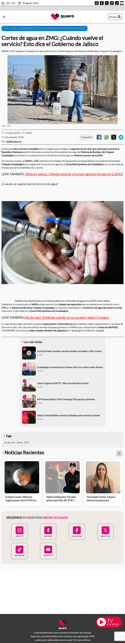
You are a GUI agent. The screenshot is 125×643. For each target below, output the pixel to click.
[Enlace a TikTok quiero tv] (19, 551)
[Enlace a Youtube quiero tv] (48, 551)
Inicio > (7, 28)
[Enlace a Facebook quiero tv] (48, 531)
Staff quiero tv (14, 141)
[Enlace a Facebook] (102, 3)
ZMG (26, 442)
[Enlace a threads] (97, 3)
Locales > (15, 28)
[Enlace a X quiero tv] (105, 531)
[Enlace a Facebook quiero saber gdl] (77, 531)
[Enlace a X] (107, 3)
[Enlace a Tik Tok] (117, 3)
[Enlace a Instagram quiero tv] (19, 531)
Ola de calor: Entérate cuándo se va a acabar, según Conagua (66, 317)
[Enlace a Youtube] (122, 3)
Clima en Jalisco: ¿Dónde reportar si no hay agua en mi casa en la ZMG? (74, 174)
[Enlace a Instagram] (112, 3)
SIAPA (20, 442)
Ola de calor (9, 442)
